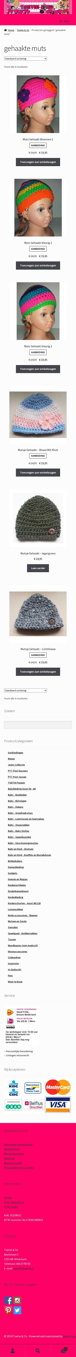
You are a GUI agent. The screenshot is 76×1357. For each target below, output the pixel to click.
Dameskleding (16, 867)
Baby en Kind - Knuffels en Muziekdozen (29, 855)
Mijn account (12, 1351)
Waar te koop (15, 981)
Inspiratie (13, 963)
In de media (11, 1206)
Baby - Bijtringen (17, 800)
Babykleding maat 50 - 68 (22, 788)
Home (11, 30)
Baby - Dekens (15, 807)
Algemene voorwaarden (18, 1144)
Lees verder (38, 568)
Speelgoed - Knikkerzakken (22, 933)
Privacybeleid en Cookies (19, 1167)
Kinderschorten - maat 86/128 (24, 903)
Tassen (12, 939)
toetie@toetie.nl (23, 1268)
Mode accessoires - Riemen (22, 915)
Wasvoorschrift (13, 1163)
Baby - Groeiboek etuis (20, 813)
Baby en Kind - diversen (20, 849)
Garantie (9, 1158)
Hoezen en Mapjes (18, 879)
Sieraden (13, 927)
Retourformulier (14, 1153)
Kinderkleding (15, 897)
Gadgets (12, 873)
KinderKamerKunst (18, 891)
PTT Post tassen (17, 776)
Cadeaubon (14, 957)
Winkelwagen (58, 1347)
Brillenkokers (15, 861)
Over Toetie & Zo (14, 1202)
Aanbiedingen (15, 752)
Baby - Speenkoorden (19, 837)
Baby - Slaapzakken (19, 824)
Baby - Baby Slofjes (18, 831)
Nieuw (11, 758)
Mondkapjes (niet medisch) (23, 945)
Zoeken (38, 1351)
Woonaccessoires (17, 951)
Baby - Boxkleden (17, 794)
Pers (10, 975)
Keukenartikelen (17, 885)
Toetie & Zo (23, 30)
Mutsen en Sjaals (17, 921)
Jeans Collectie (16, 764)
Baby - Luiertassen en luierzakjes (26, 818)
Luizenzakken (15, 909)
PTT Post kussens (18, 770)
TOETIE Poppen (16, 782)
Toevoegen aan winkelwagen (38, 162)
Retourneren (12, 1149)
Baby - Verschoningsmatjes (23, 843)
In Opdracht (14, 969)
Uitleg (8, 1197)
